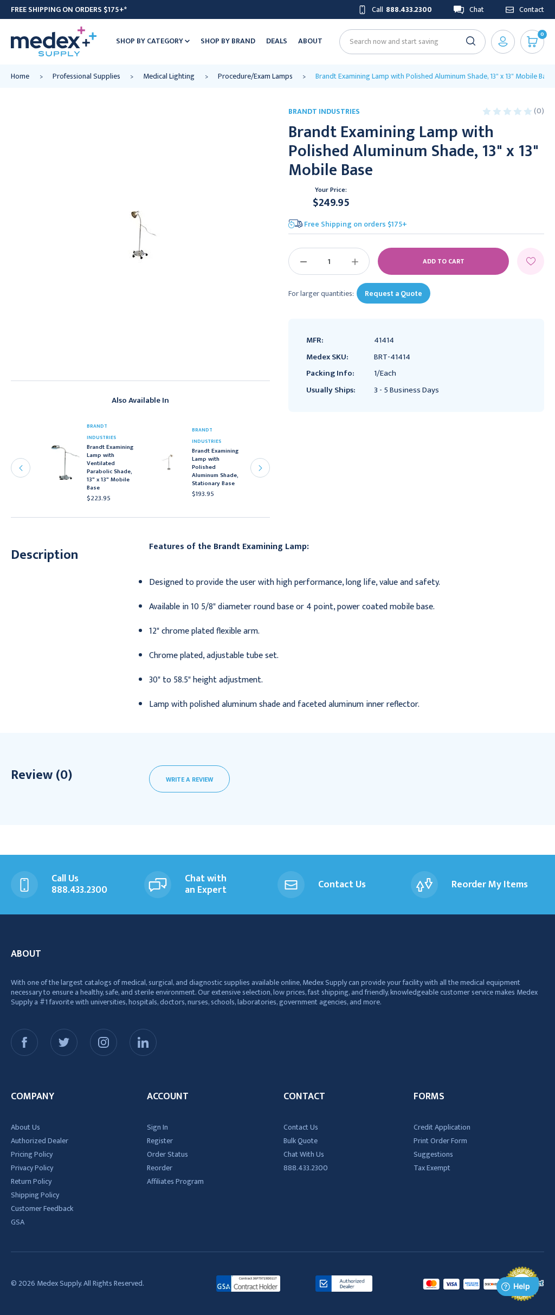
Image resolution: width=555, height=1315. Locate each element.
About (310, 41)
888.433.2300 (305, 1168)
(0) (539, 111)
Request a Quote (393, 293)
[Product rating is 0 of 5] (508, 111)
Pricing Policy (32, 1154)
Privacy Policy (32, 1168)
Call (402, 9)
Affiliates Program (175, 1181)
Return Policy (31, 1181)
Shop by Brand (228, 41)
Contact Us (300, 1127)
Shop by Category (150, 41)
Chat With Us (303, 1154)
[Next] (260, 468)
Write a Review (189, 779)
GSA (17, 1222)
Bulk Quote (300, 1140)
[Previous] (20, 468)
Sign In (157, 1127)
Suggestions (433, 1154)
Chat (476, 9)
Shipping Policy (35, 1195)
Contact (531, 9)
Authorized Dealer (39, 1140)
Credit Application (442, 1127)
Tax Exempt (432, 1168)
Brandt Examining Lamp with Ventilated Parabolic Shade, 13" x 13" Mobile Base (110, 467)
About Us (25, 1127)
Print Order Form (440, 1140)
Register (160, 1140)
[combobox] (408, 41)
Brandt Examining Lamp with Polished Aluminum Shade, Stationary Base (215, 467)
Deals (276, 41)
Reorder (159, 1168)
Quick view (66, 465)
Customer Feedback (42, 1208)
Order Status (167, 1154)
